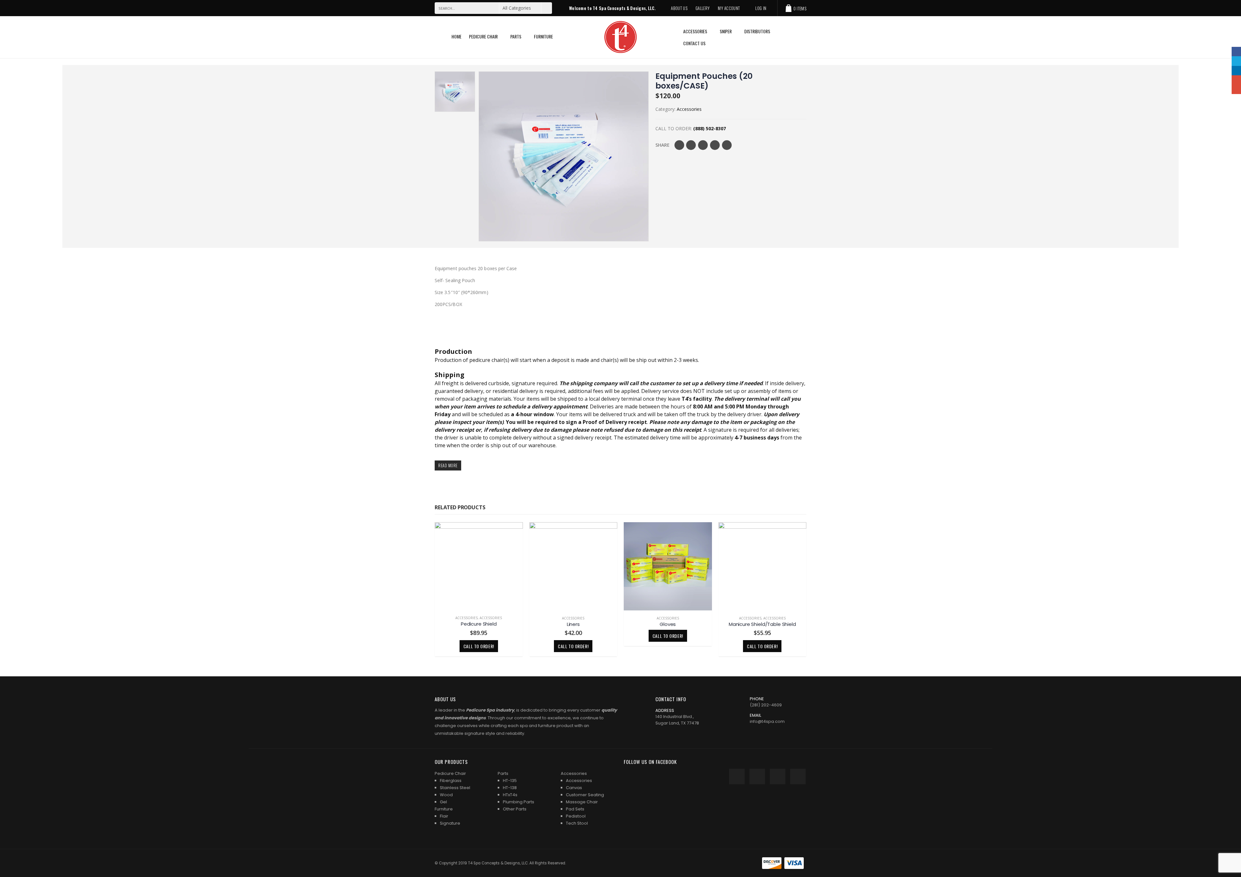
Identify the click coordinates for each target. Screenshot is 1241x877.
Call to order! (478, 646)
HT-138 (510, 788)
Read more (448, 465)
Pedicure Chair (483, 36)
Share (662, 145)
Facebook (679, 145)
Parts (515, 36)
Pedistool (576, 816)
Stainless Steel (455, 788)
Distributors (757, 31)
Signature (450, 823)
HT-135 (510, 780)
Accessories (695, 31)
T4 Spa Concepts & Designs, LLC (498, 863)
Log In (760, 8)
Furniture (543, 36)
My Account (729, 8)
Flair (444, 816)
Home (456, 36)
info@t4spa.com (767, 721)
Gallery (702, 8)
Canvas (574, 788)
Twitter (691, 145)
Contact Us (694, 43)
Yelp (798, 776)
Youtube (757, 776)
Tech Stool (577, 823)
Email (727, 145)
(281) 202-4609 (766, 705)
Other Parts (514, 809)
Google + (715, 145)
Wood (446, 795)
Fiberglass (450, 780)
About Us (679, 8)
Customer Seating (585, 795)
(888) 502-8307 (709, 128)
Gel (443, 802)
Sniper (726, 31)
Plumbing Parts (518, 802)
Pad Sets (575, 809)
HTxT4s (510, 795)
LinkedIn (703, 145)
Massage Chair (582, 802)
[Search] (546, 8)
